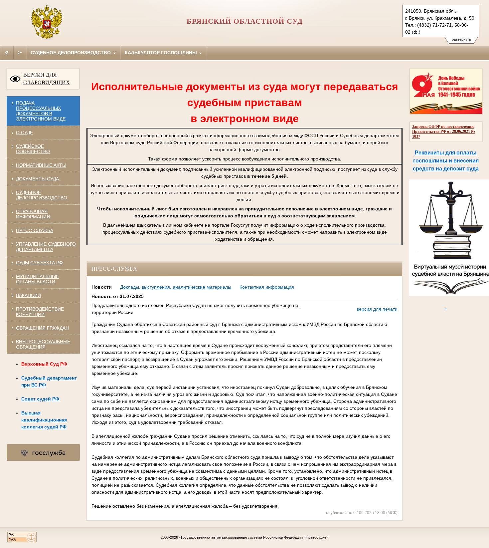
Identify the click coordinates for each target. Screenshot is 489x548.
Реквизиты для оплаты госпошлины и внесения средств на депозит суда (446, 160)
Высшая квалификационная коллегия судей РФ (44, 419)
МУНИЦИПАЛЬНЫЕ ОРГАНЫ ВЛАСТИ (37, 279)
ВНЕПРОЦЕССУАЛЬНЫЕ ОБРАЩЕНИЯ (43, 344)
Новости (101, 287)
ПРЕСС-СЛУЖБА (34, 230)
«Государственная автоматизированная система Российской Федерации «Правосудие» (253, 537)
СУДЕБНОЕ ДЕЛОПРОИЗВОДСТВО (41, 195)
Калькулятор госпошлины (161, 52)
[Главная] (6, 52)
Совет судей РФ (40, 399)
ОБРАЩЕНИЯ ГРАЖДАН (42, 328)
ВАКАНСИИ (28, 295)
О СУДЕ (24, 132)
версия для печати (377, 309)
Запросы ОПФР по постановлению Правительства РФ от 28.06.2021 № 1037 (443, 131)
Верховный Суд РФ (44, 364)
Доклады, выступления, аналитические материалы (175, 287)
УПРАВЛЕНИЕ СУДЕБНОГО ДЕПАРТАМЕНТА (46, 246)
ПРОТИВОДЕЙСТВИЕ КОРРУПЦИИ (40, 311)
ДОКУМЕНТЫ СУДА (37, 178)
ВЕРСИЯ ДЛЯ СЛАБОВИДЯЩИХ (46, 78)
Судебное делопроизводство (71, 52)
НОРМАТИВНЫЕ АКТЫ (41, 165)
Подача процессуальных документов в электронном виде (41, 111)
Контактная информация (267, 287)
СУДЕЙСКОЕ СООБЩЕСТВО (33, 148)
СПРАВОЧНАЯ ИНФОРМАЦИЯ (33, 214)
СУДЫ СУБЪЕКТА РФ (39, 262)
